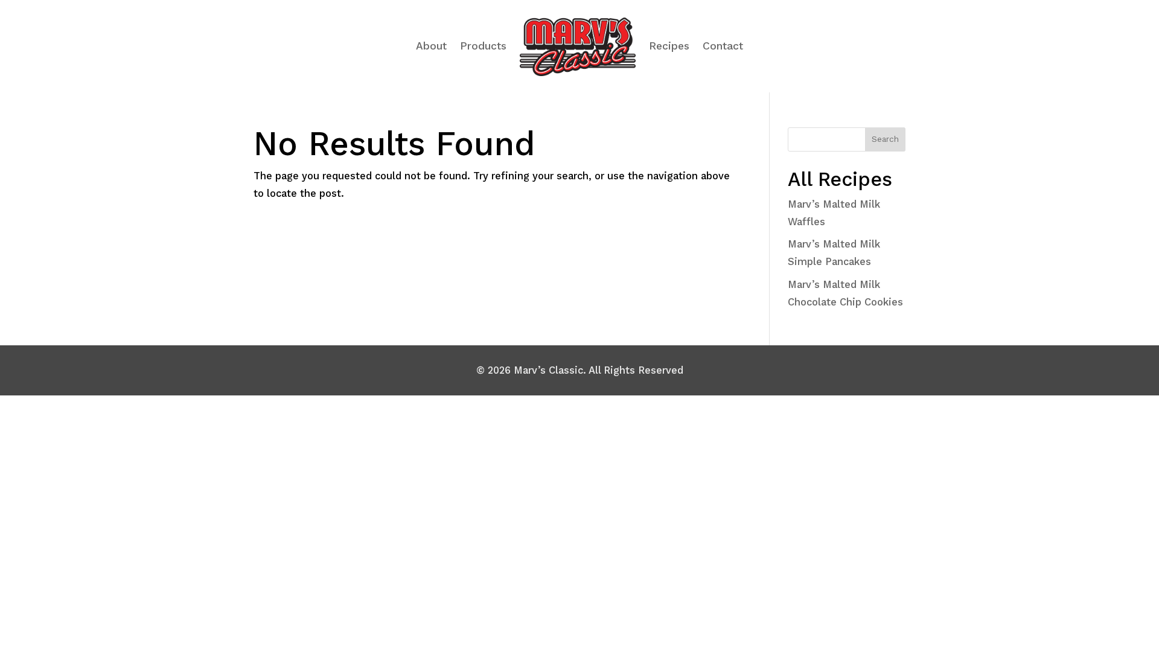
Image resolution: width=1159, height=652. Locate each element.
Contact (723, 46)
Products (483, 46)
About (431, 46)
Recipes (669, 46)
